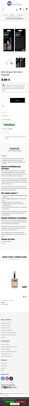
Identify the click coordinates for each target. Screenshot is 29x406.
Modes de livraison (6, 327)
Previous (1, 62)
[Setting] (23, 10)
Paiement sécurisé (5, 354)
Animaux (3, 368)
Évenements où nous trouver (8, 335)
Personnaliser (15, 404)
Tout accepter (10, 402)
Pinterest (8, 132)
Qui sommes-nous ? (6, 323)
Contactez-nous (5, 344)
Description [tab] (14, 148)
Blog (2, 370)
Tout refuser (21, 402)
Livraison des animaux (6, 330)
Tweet (5, 132)
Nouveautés (4, 363)
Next (28, 62)
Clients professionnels (6, 356)
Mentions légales (5, 349)
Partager (2, 132)
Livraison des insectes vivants (8, 332)
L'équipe (3, 337)
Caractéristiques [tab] (14, 151)
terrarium (3, 222)
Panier (17, 100)
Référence (5, 128)
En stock (3, 119)
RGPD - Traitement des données (9, 351)
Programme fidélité (6, 325)
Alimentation (4, 365)
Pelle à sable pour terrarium (7, 300)
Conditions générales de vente (9, 346)
